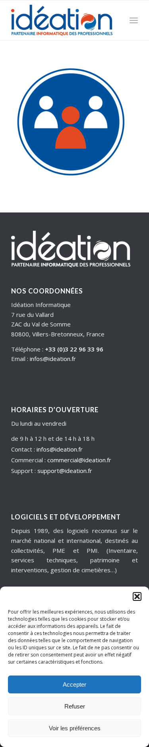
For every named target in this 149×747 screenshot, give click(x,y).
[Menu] (134, 20)
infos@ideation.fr (53, 359)
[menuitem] (134, 20)
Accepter (74, 684)
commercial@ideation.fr (79, 460)
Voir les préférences (75, 728)
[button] (137, 596)
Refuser (74, 706)
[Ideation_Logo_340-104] (61, 20)
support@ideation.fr (64, 471)
